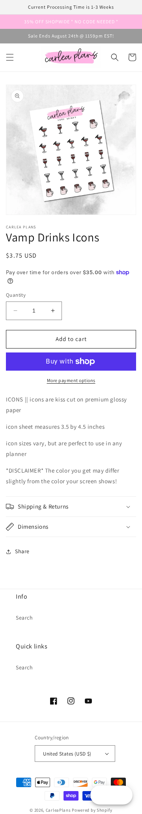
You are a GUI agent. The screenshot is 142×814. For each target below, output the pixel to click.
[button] (10, 57)
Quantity (16, 295)
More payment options (71, 380)
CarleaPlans (58, 810)
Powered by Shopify (92, 810)
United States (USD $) (67, 753)
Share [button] (22, 551)
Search (24, 617)
